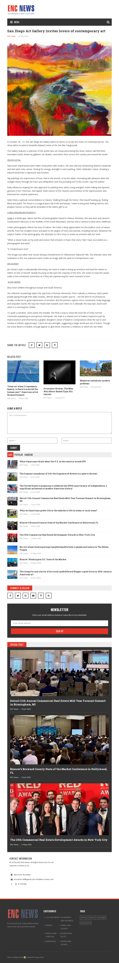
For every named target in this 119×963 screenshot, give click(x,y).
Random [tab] (29, 454)
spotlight (101, 917)
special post (86, 923)
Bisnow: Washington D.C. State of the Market (43, 559)
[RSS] (49, 596)
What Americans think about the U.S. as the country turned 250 (53, 461)
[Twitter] (18, 596)
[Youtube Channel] (33, 596)
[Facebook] (10, 596)
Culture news (52, 917)
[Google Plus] (25, 596)
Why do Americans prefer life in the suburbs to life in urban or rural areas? (58, 510)
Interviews (51, 941)
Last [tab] (10, 454)
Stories (83, 917)
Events (49, 925)
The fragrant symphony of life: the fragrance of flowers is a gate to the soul (58, 473)
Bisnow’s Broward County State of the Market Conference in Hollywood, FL (59, 522)
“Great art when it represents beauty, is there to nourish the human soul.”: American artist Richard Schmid (22, 390)
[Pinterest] (55, 345)
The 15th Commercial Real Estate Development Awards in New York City (57, 534)
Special (92, 917)
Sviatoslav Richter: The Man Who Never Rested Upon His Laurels (58, 391)
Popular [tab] (18, 454)
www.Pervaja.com (35, 957)
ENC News (11, 36)
